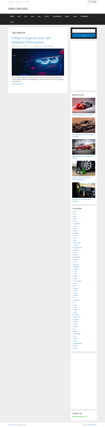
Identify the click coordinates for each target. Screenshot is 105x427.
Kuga (74, 305)
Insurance (76, 300)
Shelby (75, 331)
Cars (37, 46)
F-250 (75, 274)
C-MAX (75, 16)
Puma (75, 324)
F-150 (11, 22)
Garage (75, 295)
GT (74, 298)
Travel (75, 341)
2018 (32, 16)
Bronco (75, 231)
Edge (75, 252)
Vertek (75, 345)
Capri (74, 238)
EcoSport (76, 250)
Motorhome (76, 317)
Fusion (75, 290)
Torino (75, 338)
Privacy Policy (19, 1)
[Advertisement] (83, 65)
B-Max (67, 16)
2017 (25, 16)
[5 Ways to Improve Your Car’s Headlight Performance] (38, 62)
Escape (75, 259)
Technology (76, 333)
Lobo (75, 312)
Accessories (57, 16)
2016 (19, 16)
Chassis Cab (76, 243)
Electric (75, 255)
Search (83, 35)
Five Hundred (77, 281)
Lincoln (75, 310)
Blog (74, 228)
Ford (74, 286)
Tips (40, 46)
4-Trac (46, 16)
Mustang (75, 319)
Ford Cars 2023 (18, 8)
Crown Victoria (77, 247)
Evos (74, 262)
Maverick (76, 314)
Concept (75, 245)
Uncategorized (77, 343)
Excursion (76, 264)
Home (12, 16)
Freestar (75, 288)
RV (74, 329)
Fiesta (75, 278)
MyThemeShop (92, 424)
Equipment (84, 16)
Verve (75, 348)
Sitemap (27, 1)
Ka (74, 302)
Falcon (75, 276)
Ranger (75, 326)
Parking (75, 322)
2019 (39, 16)
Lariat (75, 307)
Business (76, 233)
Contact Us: (11, 1)
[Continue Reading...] (17, 84)
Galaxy (75, 293)
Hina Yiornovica (17, 46)
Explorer (75, 269)
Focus (75, 283)
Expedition (76, 266)
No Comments (49, 46)
